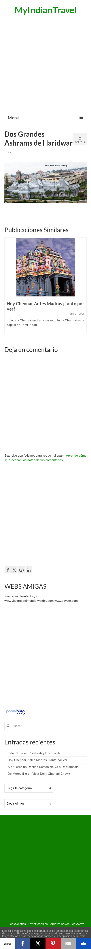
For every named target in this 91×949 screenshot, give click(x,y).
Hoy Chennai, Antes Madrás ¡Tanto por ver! (38, 760)
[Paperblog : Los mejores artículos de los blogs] (15, 711)
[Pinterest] (53, 943)
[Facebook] (22, 943)
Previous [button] (8, 287)
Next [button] (83, 287)
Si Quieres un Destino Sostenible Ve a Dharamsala (43, 767)
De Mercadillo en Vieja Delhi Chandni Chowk (39, 773)
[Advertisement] (45, 64)
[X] (38, 943)
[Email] (68, 943)
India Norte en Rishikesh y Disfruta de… (36, 753)
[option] (45, 287)
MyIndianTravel (46, 10)
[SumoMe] (83, 943)
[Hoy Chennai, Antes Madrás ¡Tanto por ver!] (45, 267)
